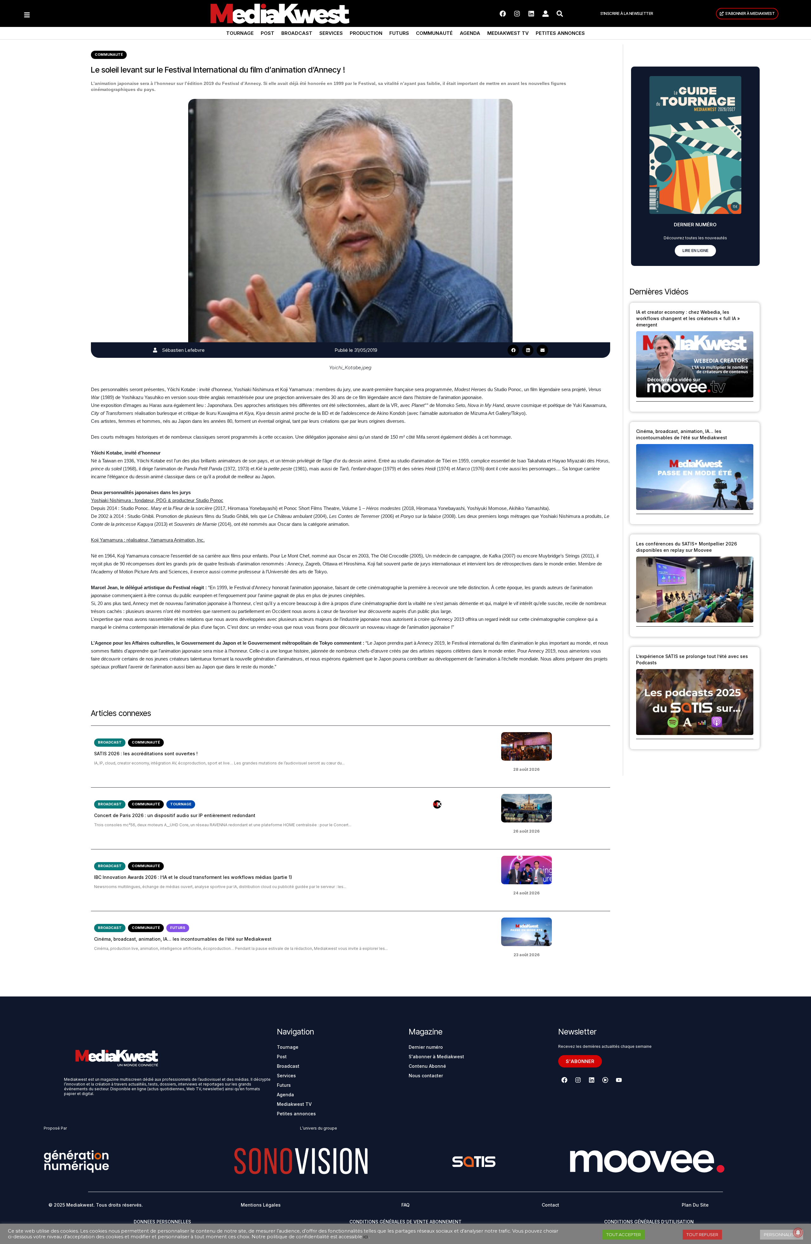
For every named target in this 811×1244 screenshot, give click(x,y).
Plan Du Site (695, 1205)
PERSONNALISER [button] (781, 1234)
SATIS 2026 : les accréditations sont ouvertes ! (146, 753)
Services (331, 33)
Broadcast (296, 33)
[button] (513, 350)
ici (365, 1237)
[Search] (559, 13)
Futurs (399, 33)
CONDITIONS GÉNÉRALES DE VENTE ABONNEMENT (405, 1221)
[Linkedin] (531, 13)
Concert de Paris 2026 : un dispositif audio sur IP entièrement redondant (174, 815)
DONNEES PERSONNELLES (162, 1221)
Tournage (240, 33)
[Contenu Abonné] (437, 804)
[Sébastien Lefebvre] (155, 350)
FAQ (405, 1205)
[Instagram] (517, 13)
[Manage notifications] (798, 1233)
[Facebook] (502, 13)
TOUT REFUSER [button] (702, 1234)
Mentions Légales (261, 1205)
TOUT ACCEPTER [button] (623, 1234)
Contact (550, 1205)
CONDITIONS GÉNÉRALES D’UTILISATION (649, 1221)
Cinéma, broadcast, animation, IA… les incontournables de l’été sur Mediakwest (182, 939)
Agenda (470, 33)
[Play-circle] (605, 1080)
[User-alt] (545, 13)
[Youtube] (619, 1080)
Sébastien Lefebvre (183, 350)
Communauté (434, 33)
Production (366, 33)
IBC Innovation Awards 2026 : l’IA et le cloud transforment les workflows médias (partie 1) (193, 877)
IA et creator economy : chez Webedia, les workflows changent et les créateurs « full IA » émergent (688, 318)
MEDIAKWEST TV (508, 33)
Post (267, 33)
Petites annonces (560, 33)
